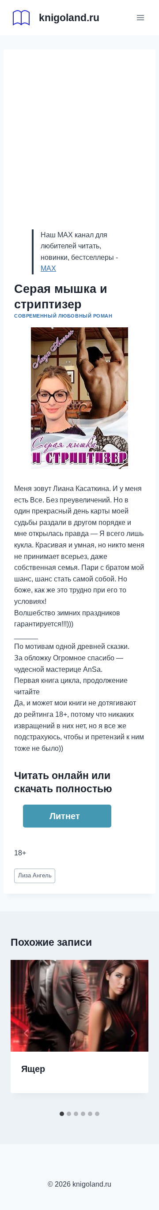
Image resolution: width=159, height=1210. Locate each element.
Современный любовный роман (63, 315)
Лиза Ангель (35, 875)
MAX (48, 268)
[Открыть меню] (140, 17)
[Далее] (132, 1033)
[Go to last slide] (26, 1033)
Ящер (33, 1069)
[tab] (62, 1114)
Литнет (64, 816)
